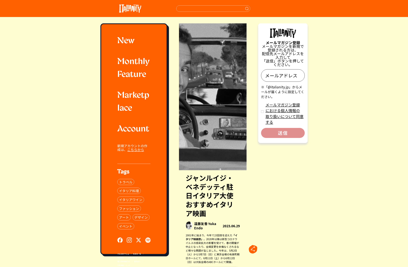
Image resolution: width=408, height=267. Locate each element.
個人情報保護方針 (123, 262)
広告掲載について (123, 265)
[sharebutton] (253, 249)
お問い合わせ (132, 258)
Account (133, 129)
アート (124, 217)
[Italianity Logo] (130, 8)
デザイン (141, 217)
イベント (125, 226)
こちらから (135, 149)
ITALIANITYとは (123, 254)
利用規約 (120, 258)
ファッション (129, 208)
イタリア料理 (129, 190)
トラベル (125, 182)
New (126, 41)
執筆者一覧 (137, 254)
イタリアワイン (130, 199)
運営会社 (137, 262)
